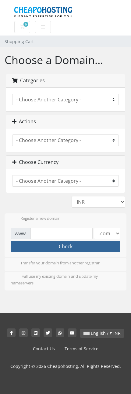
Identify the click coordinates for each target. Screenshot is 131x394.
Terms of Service (81, 349)
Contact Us (44, 349)
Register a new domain (40, 218)
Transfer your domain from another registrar (60, 263)
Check (66, 246)
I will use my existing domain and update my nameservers (54, 279)
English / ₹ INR (105, 333)
